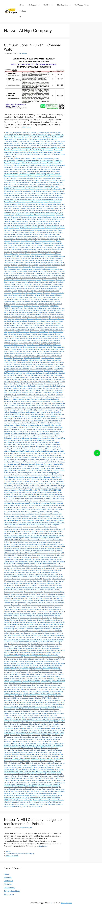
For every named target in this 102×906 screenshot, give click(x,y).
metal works (40, 555)
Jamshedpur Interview (36, 449)
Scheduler (7, 698)
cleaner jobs (59, 258)
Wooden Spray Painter (16, 804)
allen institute (57, 184)
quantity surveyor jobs (51, 644)
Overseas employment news (30, 148)
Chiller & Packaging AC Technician (49, 252)
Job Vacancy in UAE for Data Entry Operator (18, 466)
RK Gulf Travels (34, 670)
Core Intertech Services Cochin (38, 271)
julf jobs (14, 492)
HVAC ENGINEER (49, 418)
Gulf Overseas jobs (14, 392)
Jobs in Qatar (55, 141)
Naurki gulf (21, 572)
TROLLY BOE (24, 763)
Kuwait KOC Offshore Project (54, 499)
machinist (26, 527)
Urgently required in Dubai (17, 778)
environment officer (53, 323)
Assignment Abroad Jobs (21, 132)
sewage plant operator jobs (13, 707)
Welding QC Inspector (40, 800)
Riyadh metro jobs (22, 670)
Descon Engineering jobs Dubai (37, 286)
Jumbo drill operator (24, 492)
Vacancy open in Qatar (38, 782)
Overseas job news (58, 596)
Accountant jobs (19, 167)
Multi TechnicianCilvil (18, 566)
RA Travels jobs (40, 648)
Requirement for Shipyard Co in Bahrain (21, 659)
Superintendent (40, 739)
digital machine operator (49, 288)
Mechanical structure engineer (14, 546)
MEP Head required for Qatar (13, 553)
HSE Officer (41, 416)
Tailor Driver (25, 743)
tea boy (16, 746)
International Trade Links (12, 444)
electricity (25, 312)
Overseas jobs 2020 (21, 598)
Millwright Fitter (18, 557)
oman (20, 583)
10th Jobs (9, 158)
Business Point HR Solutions (13, 236)
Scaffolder (18, 696)
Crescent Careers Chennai (40, 275)
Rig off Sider (25, 665)
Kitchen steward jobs (46, 496)
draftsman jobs (20, 295)
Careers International (27, 241)
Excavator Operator (39, 325)
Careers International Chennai (45, 241)
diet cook (30, 288)
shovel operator (24, 711)
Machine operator (16, 527)
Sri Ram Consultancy (58, 728)
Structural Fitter (47, 737)
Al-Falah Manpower (22, 182)
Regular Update (48, 150)
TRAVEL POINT (59, 759)
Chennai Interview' (31, 252)
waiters (57, 789)
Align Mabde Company (44, 184)
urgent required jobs (55, 765)
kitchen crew (41, 494)
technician (54, 748)
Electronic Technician (57, 314)
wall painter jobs (24, 791)
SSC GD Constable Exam (19, 730)
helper (58, 408)
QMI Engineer (12, 644)
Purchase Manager (48, 633)
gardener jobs (8, 356)
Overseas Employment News (38, 594)
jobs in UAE (39, 488)
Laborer (35, 501)
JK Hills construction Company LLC (32, 453)
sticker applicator (53, 733)
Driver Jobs (12, 297)
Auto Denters (29, 213)
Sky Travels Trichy (16, 720)
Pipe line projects (13, 613)
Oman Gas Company (30, 583)
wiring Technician (50, 802)
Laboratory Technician (24, 501)
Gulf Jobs (47, 5)
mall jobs (46, 529)
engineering (31, 323)
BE (36, 223)
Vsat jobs (55, 787)
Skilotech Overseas (49, 717)
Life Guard (7, 518)
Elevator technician (28, 317)
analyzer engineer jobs (42, 189)
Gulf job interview (24, 375)
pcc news (7, 605)
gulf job (48, 373)
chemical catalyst (16, 249)
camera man (45, 239)
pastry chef (22, 603)
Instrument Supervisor (29, 440)
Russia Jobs (23, 152)
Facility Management (22, 330)
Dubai (34, 297)
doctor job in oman (43, 293)
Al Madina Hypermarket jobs (36, 178)
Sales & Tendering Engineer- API (41, 683)
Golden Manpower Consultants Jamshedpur (19, 362)
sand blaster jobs (42, 687)
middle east (49, 555)
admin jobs (41, 167)
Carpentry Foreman (41, 243)
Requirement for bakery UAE (13, 657)
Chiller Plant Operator (11, 254)
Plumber (6, 620)
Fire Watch (36, 338)
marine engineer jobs (41, 531)
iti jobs (54, 447)
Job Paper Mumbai (39, 455)
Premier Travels (48, 624)
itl (57, 447)
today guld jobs (16, 756)
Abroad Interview (47, 161)
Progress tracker (39, 628)
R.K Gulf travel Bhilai (29, 646)
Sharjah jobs (27, 707)
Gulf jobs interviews (19, 388)
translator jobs (25, 759)
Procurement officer (56, 626)
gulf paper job (26, 392)
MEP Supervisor (29, 553)
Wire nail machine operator (28, 802)
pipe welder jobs (25, 613)
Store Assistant (26, 735)
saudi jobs (45, 691)
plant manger (14, 618)
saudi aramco (45, 689)
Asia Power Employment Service (15, 195)
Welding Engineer (17, 800)
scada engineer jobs (54, 694)
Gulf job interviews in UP (34, 377)
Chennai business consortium (53, 249)
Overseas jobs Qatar (49, 598)
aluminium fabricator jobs (34, 187)
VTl (60, 787)
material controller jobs (50, 535)
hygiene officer (41, 429)
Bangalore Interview (28, 221)
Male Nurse (38, 529)
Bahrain (33, 132)
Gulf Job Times (26, 384)
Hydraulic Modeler (48, 425)
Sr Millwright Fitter (42, 726)
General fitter (8, 358)
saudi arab (52, 687)
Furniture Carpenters (57, 351)
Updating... (48, 154)
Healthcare (12, 139)
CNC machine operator (11, 262)
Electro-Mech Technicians (38, 312)
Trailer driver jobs (53, 756)
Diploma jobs (22, 291)
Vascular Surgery (9, 785)
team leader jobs (30, 746)
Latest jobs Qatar (52, 509)
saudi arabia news (14, 689)
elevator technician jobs (43, 317)
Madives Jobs (46, 143)
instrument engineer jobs (45, 438)
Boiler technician (17, 230)
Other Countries (62, 5)
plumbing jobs (31, 622)
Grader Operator (48, 366)
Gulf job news (59, 377)
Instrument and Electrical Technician (25, 438)
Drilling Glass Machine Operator (51, 295)
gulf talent (55, 392)
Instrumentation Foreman (12, 442)
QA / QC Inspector (37, 635)
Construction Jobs (10, 269)
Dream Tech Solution (33, 295)
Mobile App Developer (48, 559)
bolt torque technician (45, 230)
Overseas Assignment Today (29, 587)
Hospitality (20, 139)
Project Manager (15, 631)
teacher (21, 746)
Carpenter (19, 243)
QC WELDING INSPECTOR (49, 641)
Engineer (23, 323)
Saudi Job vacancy (35, 691)
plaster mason (24, 618)
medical (35, 548)
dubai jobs (55, 297)
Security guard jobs (44, 700)
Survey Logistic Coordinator (32, 741)
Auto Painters (19, 215)
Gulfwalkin (59, 395)
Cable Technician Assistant (52, 236)
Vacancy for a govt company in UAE (44, 780)
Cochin (56, 262)
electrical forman (17, 308)
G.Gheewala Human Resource (51, 353)
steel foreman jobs (40, 733)
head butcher (30, 403)
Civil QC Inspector (21, 258)
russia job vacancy (16, 681)
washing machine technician (19, 795)
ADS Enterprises (15, 169)
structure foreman (14, 739)
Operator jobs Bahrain (29, 585)
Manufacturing (9, 145)
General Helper (18, 358)
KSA (5, 499)
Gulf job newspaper (10, 379)
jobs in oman (54, 479)
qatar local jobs (24, 639)
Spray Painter (31, 726)
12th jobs (17, 158)
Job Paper (29, 455)
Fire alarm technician (34, 336)
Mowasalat (33, 564)
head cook (47, 403)
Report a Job (9, 894)
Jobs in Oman (45, 141)
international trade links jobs (30, 444)
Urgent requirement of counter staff (16, 774)
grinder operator (47, 369)
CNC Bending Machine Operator (23, 260)
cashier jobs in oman (29, 245)
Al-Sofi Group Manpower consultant (24, 184)
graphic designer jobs (11, 369)
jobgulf (24, 468)
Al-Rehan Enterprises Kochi (38, 182)
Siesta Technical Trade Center (28, 715)
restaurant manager (50, 663)
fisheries (55, 338)
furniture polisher (9, 353)
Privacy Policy (9, 888)
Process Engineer (43, 626)
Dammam (61, 278)
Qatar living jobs (23, 150)
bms (17, 228)
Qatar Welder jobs (36, 639)
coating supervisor (47, 262)
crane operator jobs (52, 273)
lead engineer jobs (41, 514)
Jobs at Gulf (13, 470)
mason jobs (57, 533)
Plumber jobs (31, 620)
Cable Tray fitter (21, 239)
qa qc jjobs (60, 635)
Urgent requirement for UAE (33, 772)
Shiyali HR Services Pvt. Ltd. (49, 709)
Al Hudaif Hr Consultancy (17, 178)
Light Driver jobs (37, 518)
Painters (30, 600)
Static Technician (58, 730)
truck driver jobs (35, 763)
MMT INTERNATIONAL (33, 559)
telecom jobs (35, 750)
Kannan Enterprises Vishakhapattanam (44, 492)
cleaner (52, 258)
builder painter (24, 232)
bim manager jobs (38, 226)
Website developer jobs (38, 798)
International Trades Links (12, 447)
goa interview (55, 360)
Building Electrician (36, 232)
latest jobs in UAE (28, 509)
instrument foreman (14, 440)
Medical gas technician (46, 548)
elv (53, 317)
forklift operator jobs (19, 345)
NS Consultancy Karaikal (50, 577)
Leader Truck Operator (22, 516)
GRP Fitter (57, 369)
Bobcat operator (50, 228)
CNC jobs (58, 260)
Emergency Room (14, 319)
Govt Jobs (17, 137)
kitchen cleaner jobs (29, 494)
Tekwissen (26, 750)
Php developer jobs (34, 609)
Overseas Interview (18, 596)
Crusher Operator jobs (56, 275)
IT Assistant (40, 447)
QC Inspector (58, 639)
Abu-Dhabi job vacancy (17, 165)
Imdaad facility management (20, 434)
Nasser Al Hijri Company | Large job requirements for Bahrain (33, 821)
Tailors (39, 743)
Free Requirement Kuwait (19, 349)
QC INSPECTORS (10, 641)
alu (63, 184)
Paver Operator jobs (57, 603)
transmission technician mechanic (42, 759)
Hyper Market (51, 429)
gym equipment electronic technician (30, 397)
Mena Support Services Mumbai (41, 551)
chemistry (32, 249)
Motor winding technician (20, 564)
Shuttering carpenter (17, 713)
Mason (36, 533)
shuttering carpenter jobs (33, 713)
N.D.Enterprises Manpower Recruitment (39, 568)
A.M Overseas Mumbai (28, 158)
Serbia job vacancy (46, 152)
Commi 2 (14, 265)
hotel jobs (50, 412)
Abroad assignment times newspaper (28, 161)
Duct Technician (13, 299)
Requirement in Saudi (17, 661)
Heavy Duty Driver (20, 408)
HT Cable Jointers (17, 418)
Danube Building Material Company (15, 280)
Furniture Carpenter (43, 351)
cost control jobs (55, 271)
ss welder (7, 730)
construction (52, 267)
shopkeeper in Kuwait (11, 711)
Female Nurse (43, 332)
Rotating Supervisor (47, 676)
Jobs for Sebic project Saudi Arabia (29, 473)
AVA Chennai (12, 217)
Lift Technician (16, 518)
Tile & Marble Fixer (25, 754)
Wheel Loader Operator (56, 800)
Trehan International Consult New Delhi (17, 761)
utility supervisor (40, 778)
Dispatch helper (31, 293)
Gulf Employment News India (53, 371)
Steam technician (9, 733)
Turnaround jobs (46, 763)
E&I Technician (20, 304)
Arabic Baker (35, 191)
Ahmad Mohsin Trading (47, 171)
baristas (51, 221)
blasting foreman (9, 228)
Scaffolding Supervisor (55, 696)
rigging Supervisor (35, 668)
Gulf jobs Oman (23, 390)
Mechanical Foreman (31, 542)
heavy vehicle (50, 408)
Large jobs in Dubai (27, 505)
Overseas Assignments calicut (27, 590)
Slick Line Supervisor (53, 720)
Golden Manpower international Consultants (49, 362)
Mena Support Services (22, 551)
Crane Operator (40, 273)
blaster (62, 226)
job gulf (47, 453)
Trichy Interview (14, 763)
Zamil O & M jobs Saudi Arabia (32, 806)
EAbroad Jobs (43, 304)
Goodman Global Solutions (30, 364)
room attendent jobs (49, 674)
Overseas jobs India (35, 598)
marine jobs (53, 531)
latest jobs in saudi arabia (12, 509)
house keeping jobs (41, 414)
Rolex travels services (45, 672)
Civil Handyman (59, 256)
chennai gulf (8, 252)
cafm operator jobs (34, 239)
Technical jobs (46, 748)
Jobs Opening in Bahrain (51, 488)
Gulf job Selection (14, 384)
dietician (37, 288)
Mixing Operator (19, 559)
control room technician (55, 269)
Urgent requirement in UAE (52, 772)
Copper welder (22, 271)
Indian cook (34, 434)
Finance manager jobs (33, 334)
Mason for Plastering (46, 533)
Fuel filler (22, 351)
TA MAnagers (15, 743)
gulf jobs (13, 386)
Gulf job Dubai (56, 373)
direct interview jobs (18, 293)
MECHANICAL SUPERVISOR (34, 546)
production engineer (10, 628)
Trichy (6, 763)
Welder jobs (56, 798)
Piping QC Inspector (19, 615)
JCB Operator (48, 449)
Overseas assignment (11, 587)
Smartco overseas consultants (43, 722)
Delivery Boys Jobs (48, 284)
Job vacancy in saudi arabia (53, 464)
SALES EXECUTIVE (14, 685)
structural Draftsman (20, 737)
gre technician (24, 369)
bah (23, 219)
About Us (8, 877)
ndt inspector (55, 572)
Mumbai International (55, 566)
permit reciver (35, 605)
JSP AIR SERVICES (41, 490)
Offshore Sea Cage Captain (33, 581)
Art (24, 193)
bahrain (27, 219)
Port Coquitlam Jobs (43, 622)
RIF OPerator (16, 665)
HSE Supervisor (51, 416)
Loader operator (15, 520)
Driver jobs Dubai (22, 297)
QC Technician (34, 641)
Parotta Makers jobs (11, 603)
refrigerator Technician (43, 652)
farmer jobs (11, 332)
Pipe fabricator (32, 611)
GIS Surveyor (16, 360)
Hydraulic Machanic (20, 425)
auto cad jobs (20, 213)
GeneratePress (66, 903)
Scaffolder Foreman (29, 696)
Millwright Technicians (31, 557)
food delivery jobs (43, 340)
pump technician (36, 633)
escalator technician (16, 325)
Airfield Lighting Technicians (45, 174)
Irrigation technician (28, 447)
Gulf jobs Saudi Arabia (37, 390)
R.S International (28, 648)
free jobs (12, 347)
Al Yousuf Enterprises (32, 180)
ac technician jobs (53, 165)
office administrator (58, 579)
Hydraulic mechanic (34, 425)
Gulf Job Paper (57, 379)
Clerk (5, 260)
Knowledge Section (28, 143)
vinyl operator (32, 785)
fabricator (47, 327)
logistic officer (39, 520)
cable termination (9, 239)
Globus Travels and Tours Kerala (40, 360)
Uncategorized (38, 154)
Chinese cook (49, 254)
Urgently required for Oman (36, 776)
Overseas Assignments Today (54, 592)
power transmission (57, 622)
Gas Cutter (17, 356)
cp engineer (18, 273)
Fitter (60, 338)
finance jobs (21, 334)
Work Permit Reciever (32, 804)
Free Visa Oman (53, 349)
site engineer (17, 717)
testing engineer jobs (41, 752)
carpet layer (52, 243)
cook (5, 271)
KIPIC (20, 494)
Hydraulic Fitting (48, 423)
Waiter (44, 789)
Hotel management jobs (16, 414)
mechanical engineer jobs (43, 540)
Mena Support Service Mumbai (41, 145)
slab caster (26, 720)
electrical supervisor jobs (56, 308)
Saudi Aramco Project (58, 689)
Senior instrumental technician (21, 702)
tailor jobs (32, 743)
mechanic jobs (54, 538)
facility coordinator (57, 327)
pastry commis (32, 603)
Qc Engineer (49, 639)
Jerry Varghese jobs (57, 451)
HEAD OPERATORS (58, 403)
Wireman (41, 802)
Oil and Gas (57, 581)
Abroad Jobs (58, 161)
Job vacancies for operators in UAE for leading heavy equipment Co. (42, 457)
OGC (44, 581)
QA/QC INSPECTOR (18, 637)
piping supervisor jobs (46, 615)
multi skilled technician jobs (47, 564)
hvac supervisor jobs (51, 421)
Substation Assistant (27, 739)
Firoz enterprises (46, 338)
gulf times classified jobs (23, 395)
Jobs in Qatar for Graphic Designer (15, 483)
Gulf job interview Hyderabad (40, 375)
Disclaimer (8, 884)
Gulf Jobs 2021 (22, 386)
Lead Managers (53, 514)
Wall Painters (35, 791)
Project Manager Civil (29, 631)
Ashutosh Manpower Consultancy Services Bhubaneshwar (45, 193)
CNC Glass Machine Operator (44, 260)
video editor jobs (21, 785)
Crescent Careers (24, 275)
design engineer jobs (56, 286)
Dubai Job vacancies (44, 297)
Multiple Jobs (56, 145)
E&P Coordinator (31, 304)
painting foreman (40, 600)
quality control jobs (23, 644)
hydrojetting (15, 429)
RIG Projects (34, 665)
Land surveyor (49, 501)
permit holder (26, 605)
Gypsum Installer (46, 399)
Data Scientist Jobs (41, 282)
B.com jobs (32, 217)
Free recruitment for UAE (43, 347)
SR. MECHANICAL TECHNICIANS (25, 728)
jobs (28, 468)
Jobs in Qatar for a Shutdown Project (51, 481)
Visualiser (41, 785)
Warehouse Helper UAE (28, 793)
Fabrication (39, 327)
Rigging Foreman (22, 668)
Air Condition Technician (27, 174)
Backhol (55, 217)
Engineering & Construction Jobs (33, 135)
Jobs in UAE (17, 143)
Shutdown (57, 152)
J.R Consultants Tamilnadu (19, 449)
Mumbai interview (10, 568)
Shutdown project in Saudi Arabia (42, 711)
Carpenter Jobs (29, 243)
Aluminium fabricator (18, 187)
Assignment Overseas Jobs (36, 208)
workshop (58, 804)
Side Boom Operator (11, 715)
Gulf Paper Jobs (37, 392)
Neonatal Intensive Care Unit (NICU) (16, 574)
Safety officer (56, 681)
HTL (25, 418)
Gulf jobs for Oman (34, 386)
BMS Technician (25, 228)
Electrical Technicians (57, 310)
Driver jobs (57, 132)
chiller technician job (37, 254)
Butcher (26, 236)
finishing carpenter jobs (19, 336)
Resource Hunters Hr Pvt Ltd (26, 663)
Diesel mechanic (9, 288)
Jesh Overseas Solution (12, 453)
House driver (29, 414)
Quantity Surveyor (37, 644)
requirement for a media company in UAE (44, 655)
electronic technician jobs (12, 317)
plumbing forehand (19, 622)
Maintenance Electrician (49, 527)
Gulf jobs (25, 137)
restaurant (40, 663)
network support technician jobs (40, 574)
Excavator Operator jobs (54, 325)
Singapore (7, 154)
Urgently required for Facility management (42, 774)
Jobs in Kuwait (35, 141)
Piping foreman (52, 613)
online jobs (50, 583)
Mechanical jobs (16, 544)
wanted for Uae (45, 791)
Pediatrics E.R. (16, 605)
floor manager (31, 340)
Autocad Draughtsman (31, 215)
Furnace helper (31, 351)
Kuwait (38, 143)
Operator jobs (16, 148)
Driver (6, 297)
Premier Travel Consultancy (33, 624)
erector (6, 325)
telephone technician (47, 750)
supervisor (7, 741)
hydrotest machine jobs (27, 429)
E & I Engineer (35, 301)
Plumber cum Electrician (18, 620)
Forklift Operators (33, 345)
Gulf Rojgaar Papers (82, 5)
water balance (34, 795)
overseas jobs (8, 598)
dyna (39, 299)
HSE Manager (32, 416)
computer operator (25, 267)
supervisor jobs (17, 741)
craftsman (26, 273)
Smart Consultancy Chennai (22, 722)
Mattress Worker (35, 538)
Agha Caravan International (31, 169)
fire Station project (26, 338)
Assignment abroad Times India (29, 202)
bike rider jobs (26, 226)
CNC (10, 260)
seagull (31, 698)
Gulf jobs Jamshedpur (34, 388)
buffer (17, 232)
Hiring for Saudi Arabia (44, 410)
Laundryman (30, 514)
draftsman (11, 295)
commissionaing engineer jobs (28, 265)
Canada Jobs (15, 241)
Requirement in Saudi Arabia (34, 661)
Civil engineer (39, 256)
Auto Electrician (40, 213)
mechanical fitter (18, 542)
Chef (43, 247)
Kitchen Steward (33, 496)
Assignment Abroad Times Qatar (33, 206)
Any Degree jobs (56, 189)
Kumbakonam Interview (23, 499)
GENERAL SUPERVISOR (32, 358)
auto (13, 213)
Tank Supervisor (59, 743)
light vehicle (48, 518)
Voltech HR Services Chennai (28, 787)
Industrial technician (18, 436)
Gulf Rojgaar (47, 137)
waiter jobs (50, 789)
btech (13, 232)
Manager (53, 529)
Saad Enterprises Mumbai (31, 681)
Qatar (28, 637)
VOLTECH (48, 785)
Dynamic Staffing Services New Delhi (16, 301)
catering (39, 245)
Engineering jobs (41, 323)
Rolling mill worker (36, 674)
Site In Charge (26, 717)
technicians (18, 750)
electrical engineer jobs (31, 306)
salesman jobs (56, 685)
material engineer (18, 538)
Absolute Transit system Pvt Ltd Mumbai (43, 163)
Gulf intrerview (40, 373)
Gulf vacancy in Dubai (39, 395)
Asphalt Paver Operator (46, 197)
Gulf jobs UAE (49, 390)
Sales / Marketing (34, 152)
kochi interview (59, 496)
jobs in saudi (42, 483)
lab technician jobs (10, 501)
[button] (20, 17)
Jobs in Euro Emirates (42, 477)
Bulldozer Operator (10, 234)
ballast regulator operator (12, 221)
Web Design (25, 798)
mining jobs (54, 557)
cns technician (35, 262)
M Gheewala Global (24, 522)
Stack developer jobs (45, 730)
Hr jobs (24, 416)
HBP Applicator (56, 401)
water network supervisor (48, 795)
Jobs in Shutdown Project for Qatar (22, 488)
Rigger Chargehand (50, 665)
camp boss (54, 239)
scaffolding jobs (42, 696)
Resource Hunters (10, 663)
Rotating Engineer (13, 676)
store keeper (36, 735)
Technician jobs (27, 154)
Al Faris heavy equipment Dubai (37, 176)
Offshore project (17, 581)
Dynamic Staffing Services (50, 299)
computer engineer (45, 265)
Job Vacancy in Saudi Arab (34, 464)
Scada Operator (9, 696)
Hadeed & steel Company (22, 401)
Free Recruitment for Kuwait (25, 347)
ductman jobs (23, 299)
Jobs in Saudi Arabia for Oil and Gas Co (26, 486)
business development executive (48, 234)
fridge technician (13, 351)
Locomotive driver (28, 520)
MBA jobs (45, 538)
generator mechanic (47, 358)
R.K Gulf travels (41, 646)
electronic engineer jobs (18, 314)
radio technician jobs (53, 648)
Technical (37, 748)
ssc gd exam (33, 730)
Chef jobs (49, 247)
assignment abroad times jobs (50, 202)
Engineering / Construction (13, 135)
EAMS (50, 304)
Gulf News (38, 137)
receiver (39, 650)
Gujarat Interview (21, 371)
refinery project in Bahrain (27, 652)
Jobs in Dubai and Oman (55, 475)
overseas (58, 585)
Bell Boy (40, 223)
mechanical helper (45, 542)
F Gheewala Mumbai (18, 327)
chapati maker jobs (25, 247)
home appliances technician (30, 412)
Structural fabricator (34, 737)
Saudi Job (24, 691)
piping (34, 613)
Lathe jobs (48, 512)
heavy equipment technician (36, 408)
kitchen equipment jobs (54, 494)
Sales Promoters (37, 685)
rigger (41, 665)
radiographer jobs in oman (13, 650)
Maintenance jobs (57, 143)
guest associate (9, 371)
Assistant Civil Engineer (20, 210)
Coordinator (12, 271)
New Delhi (54, 574)
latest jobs (45, 507)
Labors (41, 501)
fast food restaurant (22, 332)
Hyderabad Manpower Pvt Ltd (32, 423)
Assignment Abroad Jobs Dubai (24, 200)
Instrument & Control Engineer (35, 436)
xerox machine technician (12, 806)
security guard (32, 700)
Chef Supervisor (58, 247)
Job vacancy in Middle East (46, 462)
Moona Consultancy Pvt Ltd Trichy (40, 561)
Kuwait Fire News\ (37, 499)
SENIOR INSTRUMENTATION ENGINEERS (45, 702)
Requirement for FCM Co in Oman (35, 657)
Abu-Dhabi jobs (31, 165)
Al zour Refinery (45, 180)
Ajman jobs (22, 176)
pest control (58, 605)
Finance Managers (48, 334)
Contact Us (8, 881)
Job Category (32, 5)
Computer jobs (13, 267)
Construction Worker (39, 269)
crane (32, 273)
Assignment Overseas (19, 208)
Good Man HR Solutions (12, 364)
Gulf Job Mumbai (48, 377)
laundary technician (18, 514)
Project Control (50, 628)
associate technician (50, 210)
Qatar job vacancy (54, 637)
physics (44, 609)
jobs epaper (22, 470)
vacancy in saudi (24, 782)
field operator (12, 334)
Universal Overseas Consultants (18, 765)
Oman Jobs (42, 583)
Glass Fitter (24, 360)
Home (22, 5)
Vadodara (50, 782)
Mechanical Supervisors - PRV (55, 546)
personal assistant (47, 605)
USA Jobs (30, 778)
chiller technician (24, 254)
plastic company (35, 618)
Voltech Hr (56, 785)
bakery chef (40, 219)
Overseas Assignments (47, 587)
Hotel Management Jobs (45, 139)
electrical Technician (25, 310)
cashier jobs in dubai (14, 245)
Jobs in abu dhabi (20, 475)
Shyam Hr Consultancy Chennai (53, 713)
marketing (18, 533)
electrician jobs (16, 312)
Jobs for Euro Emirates (51, 470)
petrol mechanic (14, 609)
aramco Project (51, 191)
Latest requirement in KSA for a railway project (28, 512)
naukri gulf (13, 572)
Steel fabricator (21, 733)
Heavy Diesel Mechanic (43, 405)
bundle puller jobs (23, 234)
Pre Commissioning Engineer (13, 624)
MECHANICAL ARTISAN (12, 540)
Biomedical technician (52, 226)
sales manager (26, 685)
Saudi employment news (12, 691)
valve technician (59, 782)
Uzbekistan (56, 154)
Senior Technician (45, 704)
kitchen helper (8, 496)
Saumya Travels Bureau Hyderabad (34, 694)
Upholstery (33, 765)
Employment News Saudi (54, 321)
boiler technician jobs (30, 230)
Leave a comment (12, 856)
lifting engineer (27, 518)
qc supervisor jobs (22, 641)
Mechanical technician (11, 548)
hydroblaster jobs (32, 427)
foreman (37, 343)
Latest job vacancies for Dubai (31, 507)
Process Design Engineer (28, 626)
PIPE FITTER (53, 611)
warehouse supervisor (44, 793)
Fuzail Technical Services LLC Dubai (28, 353)
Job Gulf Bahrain (56, 453)
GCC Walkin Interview (29, 356)
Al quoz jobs (50, 178)
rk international (44, 670)
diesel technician (21, 288)
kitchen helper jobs (20, 496)
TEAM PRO (40, 746)
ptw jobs (16, 633)
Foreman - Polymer (47, 343)
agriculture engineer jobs (31, 171)
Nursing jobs (47, 579)
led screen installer (44, 516)
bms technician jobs (38, 228)
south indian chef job (19, 726)
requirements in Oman (51, 661)
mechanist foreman (26, 548)
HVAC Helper (12, 421)
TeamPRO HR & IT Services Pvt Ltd (21, 748)
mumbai (45, 566)
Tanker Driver (8, 746)
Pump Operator (25, 633)
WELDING (7, 800)
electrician (7, 312)
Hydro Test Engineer (18, 427)
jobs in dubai (42, 475)
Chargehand (36, 247)
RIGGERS (13, 668)
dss (30, 297)
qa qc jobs (7, 637)
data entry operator (34, 280)
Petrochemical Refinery (45, 607)
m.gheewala (31, 525)
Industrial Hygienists (46, 434)
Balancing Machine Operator (54, 219)
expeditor (7, 327)
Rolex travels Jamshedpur (28, 672)
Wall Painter (14, 791)
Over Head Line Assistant (46, 585)
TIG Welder (15, 754)
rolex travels (15, 672)
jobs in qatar (34, 481)
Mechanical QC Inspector (55, 544)
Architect (60, 191)
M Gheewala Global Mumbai (41, 522)
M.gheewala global (42, 525)
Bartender (14, 223)
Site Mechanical (37, 717)
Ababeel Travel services (45, 158)
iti (50, 447)
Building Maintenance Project (52, 232)
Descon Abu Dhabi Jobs (18, 286)
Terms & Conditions (12, 891)
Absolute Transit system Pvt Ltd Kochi (16, 163)
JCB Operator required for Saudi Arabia (21, 451)
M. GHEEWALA (56, 522)
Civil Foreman (48, 256)
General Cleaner (56, 356)
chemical (7, 249)
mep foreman (57, 551)
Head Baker (12, 403)
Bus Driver (33, 234)
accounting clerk (31, 167)
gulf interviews (30, 373)
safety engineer (46, 681)
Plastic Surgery (47, 618)
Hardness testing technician (40, 401)
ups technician (43, 765)
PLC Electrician (58, 618)
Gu (62, 369)
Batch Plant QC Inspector (26, 223)
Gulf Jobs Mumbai (49, 388)
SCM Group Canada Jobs (20, 698)
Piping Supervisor (32, 615)
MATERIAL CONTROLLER (33, 535)
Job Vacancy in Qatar (17, 464)
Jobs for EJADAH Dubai (34, 470)
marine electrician (28, 531)
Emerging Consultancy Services (31, 319)
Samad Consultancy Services (14, 687)
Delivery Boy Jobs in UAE (32, 284)
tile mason (35, 754)
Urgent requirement (10, 767)
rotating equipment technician (30, 676)
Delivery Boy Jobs (17, 284)
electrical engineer (17, 306)
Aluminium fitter (49, 187)
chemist (26, 249)
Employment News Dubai (18, 321)
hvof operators (17, 423)
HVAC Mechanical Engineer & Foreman (30, 421)
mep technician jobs (53, 553)
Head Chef (39, 403)
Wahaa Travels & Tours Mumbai (30, 789)
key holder (14, 494)
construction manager (24, 269)
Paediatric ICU (17, 600)
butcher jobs (33, 236)
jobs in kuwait (21, 479)
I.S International (33, 431)
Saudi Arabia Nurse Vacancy (30, 689)
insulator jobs (25, 442)
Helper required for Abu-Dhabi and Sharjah (22, 410)
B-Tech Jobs (23, 217)
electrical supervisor (40, 308)
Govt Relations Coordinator (34, 366)
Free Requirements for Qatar (37, 349)
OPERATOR (18, 585)
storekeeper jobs (57, 735)
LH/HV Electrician (56, 516)
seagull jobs (23, 700)
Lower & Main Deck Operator (54, 520)
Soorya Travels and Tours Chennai (28, 724)
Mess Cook (32, 555)
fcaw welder (34, 332)
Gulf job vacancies (50, 384)
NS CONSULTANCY (34, 577)
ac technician (41, 165)
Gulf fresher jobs (9, 373)
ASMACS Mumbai (32, 197)
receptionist (47, 650)
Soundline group (58, 724)
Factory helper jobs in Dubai (49, 330)
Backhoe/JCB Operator (44, 217)
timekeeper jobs (45, 754)
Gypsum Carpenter (17, 399)
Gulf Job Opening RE (44, 379)
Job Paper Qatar (52, 455)
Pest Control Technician (12, 607)
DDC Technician (54, 282)
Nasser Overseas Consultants (31, 570)
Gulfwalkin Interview (10, 397)
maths (27, 538)
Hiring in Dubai (57, 410)
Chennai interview (19, 252)
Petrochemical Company (29, 607)
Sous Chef (7, 726)
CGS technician (13, 247)
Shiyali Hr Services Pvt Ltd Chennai (27, 709)
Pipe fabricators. (43, 611)
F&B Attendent (30, 327)
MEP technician (40, 553)
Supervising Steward (53, 739)
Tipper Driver (55, 754)
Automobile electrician (47, 215)
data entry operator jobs (17, 282)
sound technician (46, 724)
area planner (18, 193)
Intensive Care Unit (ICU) (39, 442)
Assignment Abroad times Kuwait (15, 204)
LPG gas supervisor (10, 522)
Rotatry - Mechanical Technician (22, 678)
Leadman (34, 516)
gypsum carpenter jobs (32, 399)
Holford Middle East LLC (12, 412)
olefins (15, 583)
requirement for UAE (42, 659)
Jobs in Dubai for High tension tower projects (19, 477)
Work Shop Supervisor (47, 804)
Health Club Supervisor (27, 405)
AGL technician (46, 169)
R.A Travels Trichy (36, 150)
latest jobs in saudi (55, 507)
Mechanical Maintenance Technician (34, 544)
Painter (25, 600)
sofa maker (12, 724)
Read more (26, 127)
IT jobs (46, 447)
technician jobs (9, 750)
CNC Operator (25, 262)
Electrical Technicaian (11, 310)
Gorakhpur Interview (46, 364)
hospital (43, 412)
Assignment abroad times (44, 200)
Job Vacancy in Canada (47, 460)
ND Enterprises (31, 572)
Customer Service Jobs (45, 132)
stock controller (15, 735)
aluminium (7, 187)
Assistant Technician (36, 210)
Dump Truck (33, 299)
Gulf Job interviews (18, 377)
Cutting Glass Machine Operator (14, 278)
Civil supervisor (33, 258)
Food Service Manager (26, 343)
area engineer (8, 193)
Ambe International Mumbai (25, 189)
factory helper (34, 330)
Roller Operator (24, 674)
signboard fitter (44, 715)
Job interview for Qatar (17, 455)
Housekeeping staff (54, 414)
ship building (52, 707)
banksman (38, 221)
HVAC (40, 418)
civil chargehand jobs (27, 256)
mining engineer (44, 557)
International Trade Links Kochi (50, 444)
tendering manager (27, 752)
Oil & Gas (9, 132)
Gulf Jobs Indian (46, 386)
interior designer (54, 442)
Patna (48, 603)
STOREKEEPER (46, 735)
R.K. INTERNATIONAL (15, 648)
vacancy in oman (12, 782)
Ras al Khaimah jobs (29, 650)
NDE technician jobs (43, 572)
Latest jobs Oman (40, 509)
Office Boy (7, 581)
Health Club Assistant (11, 405)
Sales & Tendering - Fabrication (19, 683)
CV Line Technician (50, 278)
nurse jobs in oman (23, 579)
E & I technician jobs (47, 301)
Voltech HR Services (11, 787)
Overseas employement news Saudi (16, 594)
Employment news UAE (12, 323)
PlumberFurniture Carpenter (45, 620)
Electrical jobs (28, 308)
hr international (16, 416)
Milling (10, 557)
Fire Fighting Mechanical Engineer (53, 336)
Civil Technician (44, 258)
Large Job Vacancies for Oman (25, 503)
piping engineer (42, 613)
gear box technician (43, 356)
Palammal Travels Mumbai (50, 148)
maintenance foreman (11, 529)
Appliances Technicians (22, 191)
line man (6, 520)
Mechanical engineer (28, 540)
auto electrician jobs (52, 213)
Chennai (39, 249)
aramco (42, 191)
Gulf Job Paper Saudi (38, 382)
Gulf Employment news (35, 371)
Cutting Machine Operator (34, 278)
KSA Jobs (11, 499)
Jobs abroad (35, 468)
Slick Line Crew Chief (38, 720)
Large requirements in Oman (44, 505)
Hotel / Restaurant (31, 139)
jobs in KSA (12, 479)
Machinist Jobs (35, 527)
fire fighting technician (11, 338)
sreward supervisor (43, 728)
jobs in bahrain (32, 475)
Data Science (30, 282)
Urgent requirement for (25, 767)
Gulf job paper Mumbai (23, 382)
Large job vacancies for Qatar (46, 503)
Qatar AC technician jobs (38, 637)
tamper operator (47, 743)
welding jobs (28, 800)
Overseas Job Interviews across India (38, 596)
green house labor (35, 369)
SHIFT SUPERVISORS (39, 707)
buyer (40, 236)
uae (61, 763)
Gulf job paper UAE (52, 382)
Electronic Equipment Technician (38, 314)
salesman (47, 685)
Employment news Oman (36, 321)
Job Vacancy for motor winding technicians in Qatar (21, 460)
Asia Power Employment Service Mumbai (40, 195)
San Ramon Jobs (30, 687)
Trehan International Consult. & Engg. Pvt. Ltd (46, 761)
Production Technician (25, 628)
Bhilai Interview (16, 226)
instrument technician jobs (45, 440)
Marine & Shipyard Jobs (22, 145)
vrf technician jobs (45, 787)
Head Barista (21, 403)
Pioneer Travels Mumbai (18, 611)
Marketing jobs (28, 533)
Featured (57, 135)
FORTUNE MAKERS (45, 345)
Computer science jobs (39, 267)
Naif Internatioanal (59, 568)
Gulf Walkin (51, 395)
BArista (45, 221)
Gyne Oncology (48, 397)
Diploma (14, 291)
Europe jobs (49, 135)
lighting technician (59, 518)
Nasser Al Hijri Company (12, 570)
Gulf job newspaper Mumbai (27, 379)
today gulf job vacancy (30, 756)
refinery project (13, 652)
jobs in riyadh (32, 483)
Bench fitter (48, 223)
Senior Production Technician (28, 704)
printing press (14, 626)
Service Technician (58, 704)
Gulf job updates (37, 384)
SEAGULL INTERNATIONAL (44, 698)
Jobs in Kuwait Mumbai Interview (38, 479)
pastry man (41, 603)
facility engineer (9, 330)
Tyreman (56, 763)
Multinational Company (33, 566)
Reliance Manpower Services (19, 655)
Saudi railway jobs (16, 694)
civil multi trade (9, 258)
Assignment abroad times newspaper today (41, 204)
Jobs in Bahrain (24, 141)
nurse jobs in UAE (36, 579)
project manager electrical (45, 631)
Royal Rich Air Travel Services (44, 678)
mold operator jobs (21, 561)
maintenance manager (26, 529)
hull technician (32, 418)
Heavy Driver (56, 405)
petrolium (24, 609)
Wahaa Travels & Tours (11, 789)
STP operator (8, 737)
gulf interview (20, 373)
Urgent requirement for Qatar (48, 769)
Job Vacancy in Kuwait (29, 462)
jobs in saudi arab (53, 483)
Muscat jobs (20, 568)
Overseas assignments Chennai (48, 590)
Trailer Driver (43, 756)
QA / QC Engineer (24, 635)
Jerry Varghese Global (42, 451)
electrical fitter (44, 306)
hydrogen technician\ (46, 427)
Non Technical (22, 577)
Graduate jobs (60, 366)
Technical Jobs (17, 154)
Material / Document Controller (14, 535)
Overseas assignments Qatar (33, 592)
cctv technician (48, 245)
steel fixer (30, 733)
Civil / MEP (15, 256)
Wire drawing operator (11, 802)
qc (44, 639)
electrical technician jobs (41, 310)
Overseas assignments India (13, 592)
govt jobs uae (19, 366)
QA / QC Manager (49, 635)
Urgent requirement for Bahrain (44, 767)
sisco (51, 715)
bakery (33, 219)
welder (49, 798)
